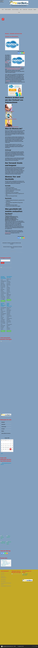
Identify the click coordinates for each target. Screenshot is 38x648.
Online (21, 9)
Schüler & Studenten (8, 9)
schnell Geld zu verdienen (7, 61)
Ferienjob (2, 428)
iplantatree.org (7, 232)
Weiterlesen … (3, 300)
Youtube (35, 646)
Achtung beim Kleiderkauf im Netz (3, 305)
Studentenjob (3, 426)
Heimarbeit (3, 424)
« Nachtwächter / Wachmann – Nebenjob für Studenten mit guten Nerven (11, 243)
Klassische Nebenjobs (15, 9)
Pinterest (15, 251)
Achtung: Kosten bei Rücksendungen (4, 277)
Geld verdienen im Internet (5, 433)
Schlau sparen (30, 9)
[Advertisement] (15, 24)
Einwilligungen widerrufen (6, 585)
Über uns (2, 574)
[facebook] (32, 646)
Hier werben (3, 581)
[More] (24, 53)
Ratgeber (34, 9)
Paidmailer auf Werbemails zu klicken (13, 69)
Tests (19, 12)
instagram (36, 646)
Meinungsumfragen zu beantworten (15, 68)
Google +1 (13, 251)
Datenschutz (3, 579)
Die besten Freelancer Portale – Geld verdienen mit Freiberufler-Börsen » (12, 247)
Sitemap (2, 573)
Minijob (2, 431)
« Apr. (2, 453)
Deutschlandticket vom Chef (10, 277)
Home (3, 9)
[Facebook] (18, 53)
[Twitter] (20, 53)
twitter (34, 646)
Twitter (12, 251)
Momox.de (8, 80)
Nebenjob (3, 422)
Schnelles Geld (25, 9)
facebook (10, 251)
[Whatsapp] (22, 53)
